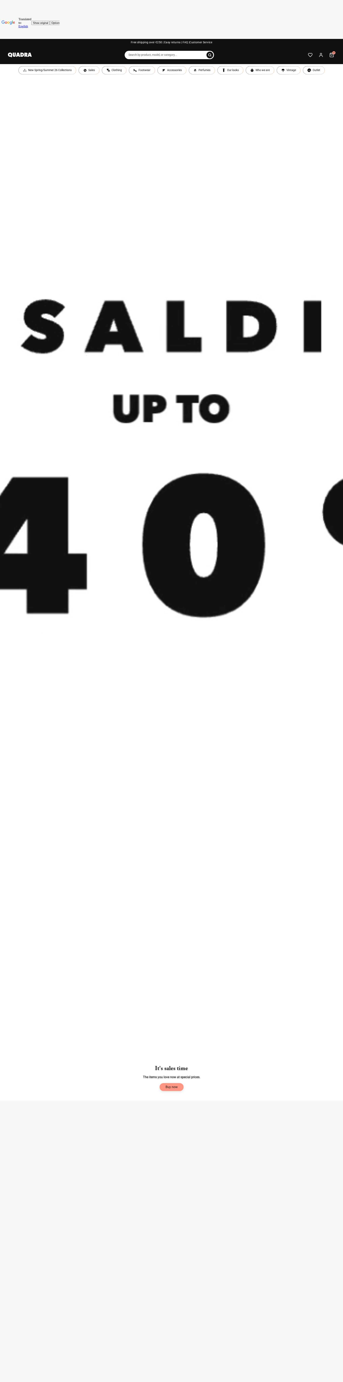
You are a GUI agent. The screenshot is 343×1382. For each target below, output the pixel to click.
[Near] (209, 55)
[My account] (321, 55)
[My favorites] (310, 55)
